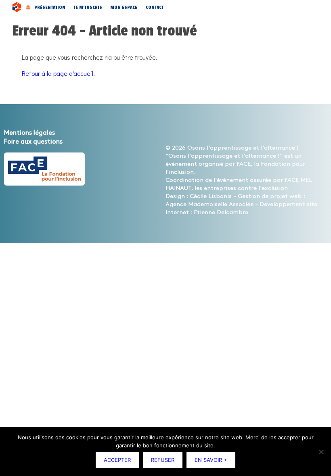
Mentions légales (29, 133)
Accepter (117, 460)
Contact (154, 7)
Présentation (49, 7)
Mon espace (123, 7)
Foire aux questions (33, 142)
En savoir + (211, 460)
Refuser (162, 460)
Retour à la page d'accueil (57, 73)
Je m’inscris (88, 7)
